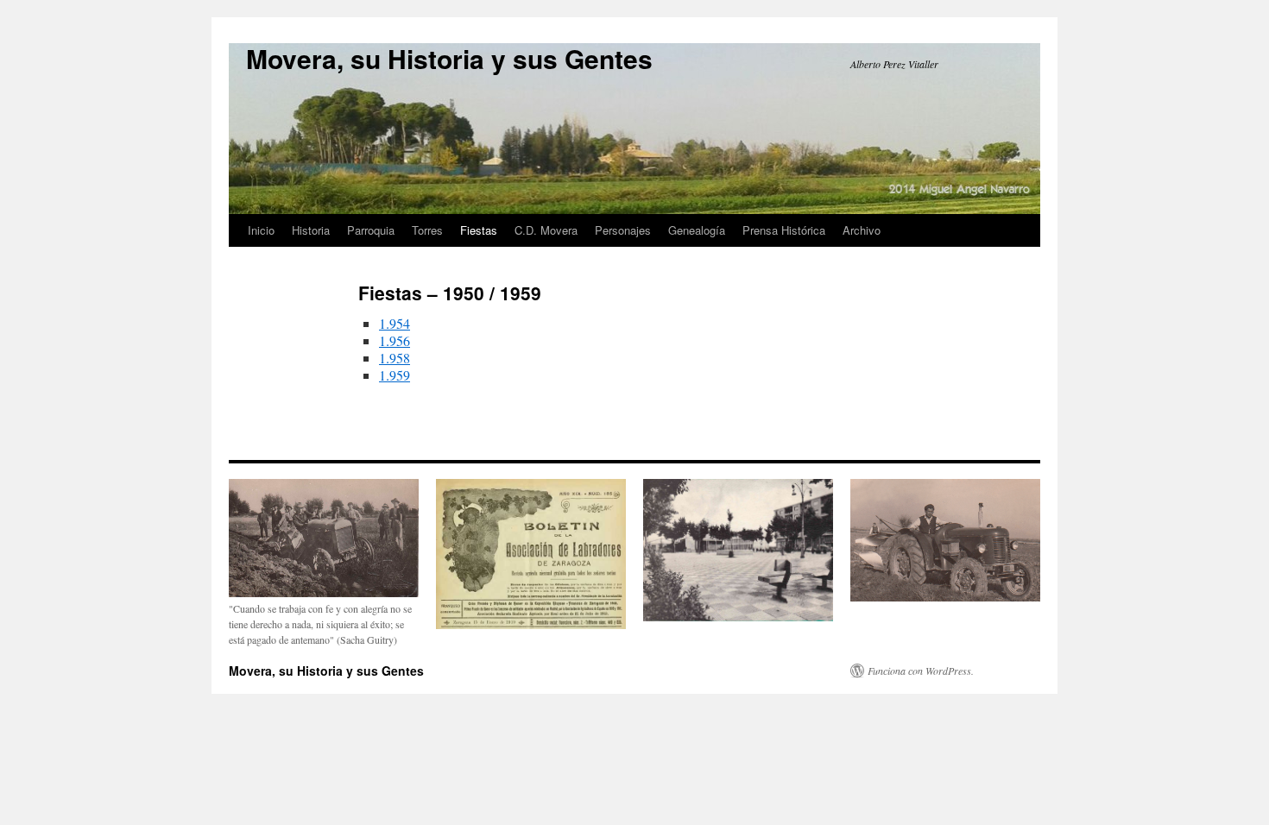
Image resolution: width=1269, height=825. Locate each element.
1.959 (394, 375)
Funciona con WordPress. (921, 670)
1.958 (394, 358)
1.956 (394, 340)
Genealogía (696, 230)
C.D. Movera (546, 230)
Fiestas (478, 230)
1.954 (394, 323)
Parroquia (371, 230)
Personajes (623, 230)
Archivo (862, 230)
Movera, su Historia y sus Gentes (449, 58)
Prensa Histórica (783, 230)
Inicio (261, 230)
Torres (427, 230)
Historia (311, 230)
